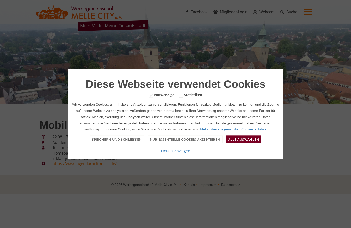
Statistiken (193, 95)
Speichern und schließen (117, 139)
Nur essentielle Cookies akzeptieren (185, 139)
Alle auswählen (243, 139)
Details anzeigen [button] (175, 150)
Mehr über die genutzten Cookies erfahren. (235, 129)
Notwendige (164, 95)
